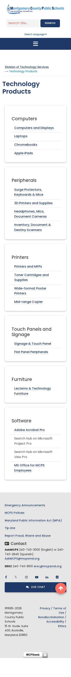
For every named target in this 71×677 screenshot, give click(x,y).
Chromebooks (25, 144)
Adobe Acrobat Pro (29, 430)
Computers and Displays (34, 128)
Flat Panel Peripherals (31, 352)
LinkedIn (46, 577)
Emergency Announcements (25, 505)
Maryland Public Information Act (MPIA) (33, 520)
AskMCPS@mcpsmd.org (22, 558)
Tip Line (10, 528)
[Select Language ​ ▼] (47, 34)
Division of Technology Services (27, 67)
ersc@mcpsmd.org (48, 566)
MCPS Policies (14, 513)
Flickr (57, 577)
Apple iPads (23, 153)
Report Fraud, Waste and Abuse (28, 535)
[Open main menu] (35, 44)
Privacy (45, 608)
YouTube (36, 577)
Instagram (26, 577)
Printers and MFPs (28, 266)
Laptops (20, 136)
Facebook (5, 577)
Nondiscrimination (51, 617)
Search (50, 23)
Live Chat (37, 587)
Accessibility (55, 621)
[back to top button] (60, 588)
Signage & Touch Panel (32, 344)
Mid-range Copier (28, 302)
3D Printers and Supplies (33, 203)
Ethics (62, 626)
